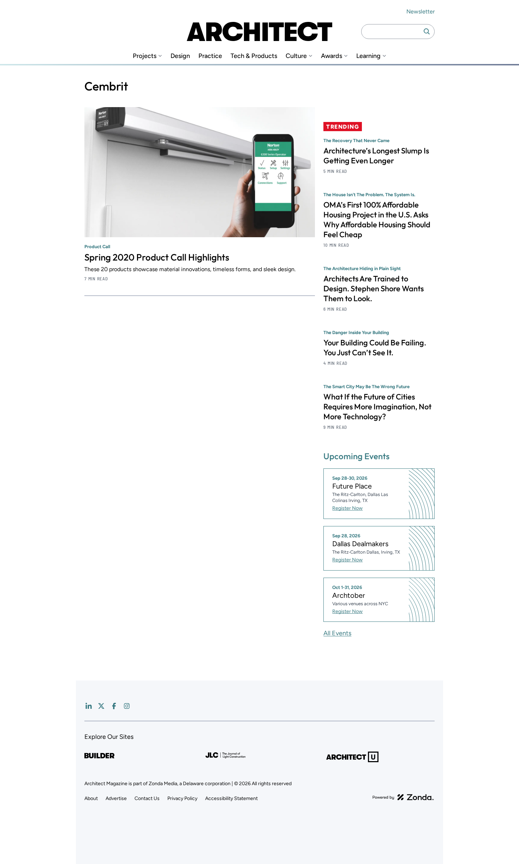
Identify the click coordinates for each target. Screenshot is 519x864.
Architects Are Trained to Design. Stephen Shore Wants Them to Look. (373, 288)
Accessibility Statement (231, 798)
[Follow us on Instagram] (127, 706)
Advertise (116, 798)
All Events (337, 633)
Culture (296, 56)
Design (180, 56)
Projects (144, 56)
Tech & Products (254, 56)
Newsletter (420, 11)
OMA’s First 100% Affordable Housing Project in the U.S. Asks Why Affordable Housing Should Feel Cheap (376, 219)
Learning (368, 56)
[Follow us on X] (101, 706)
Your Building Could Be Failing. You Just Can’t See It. (374, 347)
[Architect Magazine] (259, 31)
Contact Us (147, 798)
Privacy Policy (182, 798)
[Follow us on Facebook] (114, 706)
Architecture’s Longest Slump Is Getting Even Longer (376, 155)
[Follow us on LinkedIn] (88, 706)
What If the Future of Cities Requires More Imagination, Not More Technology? (377, 406)
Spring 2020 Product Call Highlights (156, 257)
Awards (331, 56)
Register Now (347, 508)
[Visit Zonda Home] (403, 797)
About (91, 798)
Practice (210, 56)
